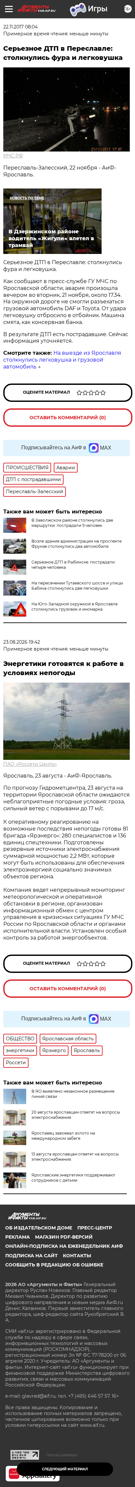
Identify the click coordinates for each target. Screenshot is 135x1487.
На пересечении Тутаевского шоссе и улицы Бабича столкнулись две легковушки (77, 586)
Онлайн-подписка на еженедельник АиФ (64, 1246)
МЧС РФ (13, 156)
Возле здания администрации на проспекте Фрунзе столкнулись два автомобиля (76, 544)
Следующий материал (65, 1469)
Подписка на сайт (31, 1256)
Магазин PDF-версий (64, 1237)
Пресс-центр (94, 1228)
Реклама (17, 1237)
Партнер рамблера (61, 1455)
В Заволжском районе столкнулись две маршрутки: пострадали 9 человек (72, 523)
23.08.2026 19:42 (21, 642)
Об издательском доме (38, 1228)
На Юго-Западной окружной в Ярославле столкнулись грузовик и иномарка (74, 606)
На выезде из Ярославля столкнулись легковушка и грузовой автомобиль (62, 360)
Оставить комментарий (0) (67, 418)
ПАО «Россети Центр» (30, 764)
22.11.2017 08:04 (20, 27)
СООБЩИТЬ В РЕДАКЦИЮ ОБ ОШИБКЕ (54, 1265)
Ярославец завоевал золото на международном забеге (63, 1136)
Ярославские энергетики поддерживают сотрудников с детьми (73, 1178)
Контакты (77, 1256)
